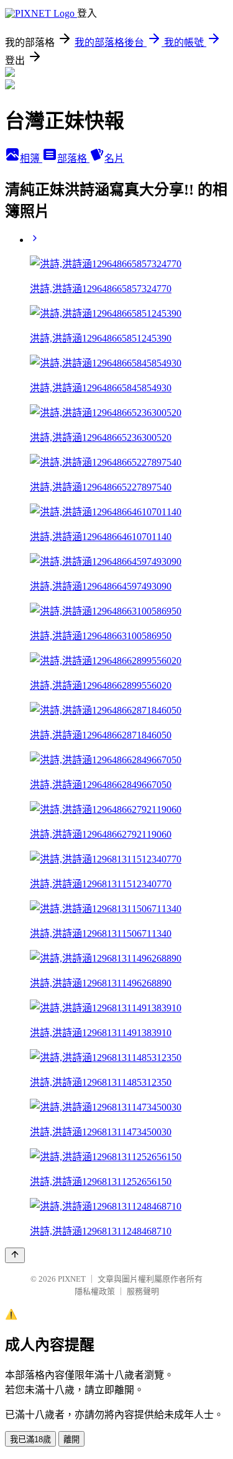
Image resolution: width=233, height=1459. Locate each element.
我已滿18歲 (30, 1439)
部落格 (73, 158)
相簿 (31, 158)
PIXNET (72, 1279)
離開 (71, 1439)
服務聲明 (143, 1291)
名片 (114, 158)
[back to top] (15, 1255)
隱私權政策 (95, 1291)
